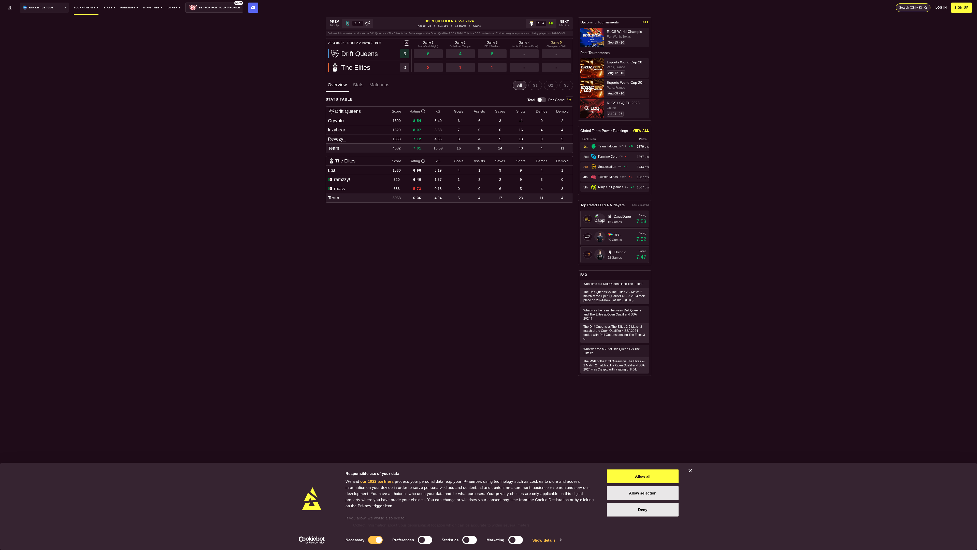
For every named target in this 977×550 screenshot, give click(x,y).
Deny (642, 509)
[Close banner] (690, 471)
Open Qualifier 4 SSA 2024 (449, 21)
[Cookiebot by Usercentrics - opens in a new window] (312, 540)
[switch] (425, 540)
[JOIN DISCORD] (253, 8)
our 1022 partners (377, 481)
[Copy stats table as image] (569, 99)
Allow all (643, 476)
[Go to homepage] (10, 7)
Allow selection (643, 493)
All (645, 22)
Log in (941, 7)
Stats (358, 84)
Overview (337, 84)
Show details (543, 540)
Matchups (379, 84)
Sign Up (961, 7)
